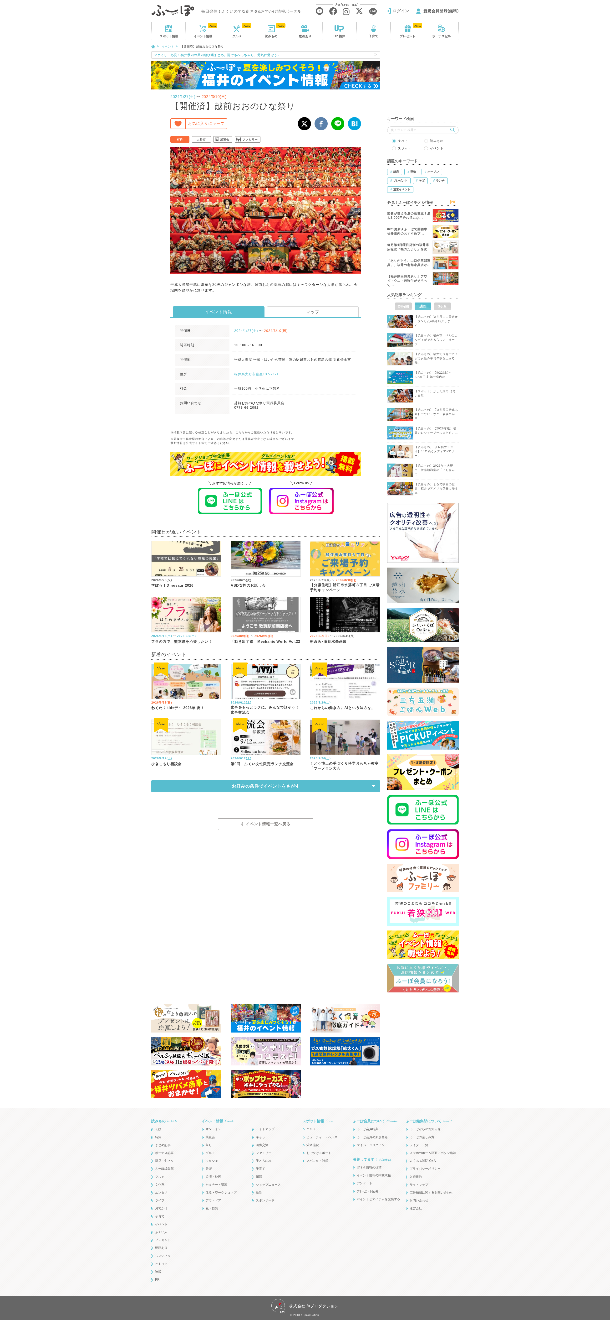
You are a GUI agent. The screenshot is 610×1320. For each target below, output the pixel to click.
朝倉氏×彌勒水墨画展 (328, 641)
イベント (203, 36)
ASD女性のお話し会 (248, 585)
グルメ (237, 36)
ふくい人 (161, 1232)
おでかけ (161, 1208)
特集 (158, 1137)
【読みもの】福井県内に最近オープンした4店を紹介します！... (436, 321)
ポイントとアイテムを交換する (378, 1199)
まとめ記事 (163, 1145)
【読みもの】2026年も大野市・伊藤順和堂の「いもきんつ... (435, 470)
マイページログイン (371, 1145)
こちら (240, 432)
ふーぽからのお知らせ (425, 1129)
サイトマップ (419, 1184)
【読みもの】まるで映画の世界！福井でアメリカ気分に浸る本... (436, 489)
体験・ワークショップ (221, 1192)
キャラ (260, 1137)
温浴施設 (312, 1145)
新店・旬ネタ (164, 1161)
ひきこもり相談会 (166, 764)
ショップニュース (268, 1184)
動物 (259, 1192)
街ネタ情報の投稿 (369, 1167)
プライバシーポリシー (425, 1168)
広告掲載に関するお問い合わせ (431, 1192)
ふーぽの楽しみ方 (422, 1137)
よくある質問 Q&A (423, 1161)
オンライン (213, 1129)
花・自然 (212, 1208)
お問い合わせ (419, 1200)
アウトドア (213, 1200)
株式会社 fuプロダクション (314, 1306)
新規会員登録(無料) (441, 11)
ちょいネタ (163, 1255)
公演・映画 (213, 1177)
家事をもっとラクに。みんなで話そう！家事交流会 (265, 709)
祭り (209, 1145)
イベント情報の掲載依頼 (374, 1175)
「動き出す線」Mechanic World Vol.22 (265, 641)
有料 (180, 139)
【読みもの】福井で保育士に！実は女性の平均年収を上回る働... (436, 358)
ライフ (159, 1200)
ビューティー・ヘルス (321, 1137)
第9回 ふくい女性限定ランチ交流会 (262, 764)
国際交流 (262, 1145)
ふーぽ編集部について (429, 1121)
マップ (313, 311)
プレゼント (407, 36)
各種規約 (416, 1177)
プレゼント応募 (367, 1191)
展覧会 (224, 139)
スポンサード (265, 1200)
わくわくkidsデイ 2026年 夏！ (177, 708)
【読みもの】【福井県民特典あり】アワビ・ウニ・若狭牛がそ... (436, 414)
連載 (158, 1271)
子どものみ (263, 1161)
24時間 (403, 306)
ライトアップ (265, 1129)
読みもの (271, 36)
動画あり (305, 36)
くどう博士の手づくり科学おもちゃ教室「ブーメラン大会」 (344, 765)
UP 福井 (339, 36)
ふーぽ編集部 (164, 1168)
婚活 (259, 1177)
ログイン (401, 11)
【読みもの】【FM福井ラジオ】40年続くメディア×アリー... (434, 451)
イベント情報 (218, 311)
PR (157, 1279)
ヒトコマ (161, 1264)
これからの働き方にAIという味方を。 (342, 708)
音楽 (209, 1168)
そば (158, 1129)
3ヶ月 (442, 306)
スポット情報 (318, 1121)
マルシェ (212, 1161)
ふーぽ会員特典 (367, 1129)
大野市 (201, 139)
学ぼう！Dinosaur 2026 (172, 585)
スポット (169, 36)
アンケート (364, 1183)
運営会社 (416, 1208)
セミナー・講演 (216, 1184)
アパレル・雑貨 (317, 1161)
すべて (403, 141)
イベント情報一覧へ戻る (268, 824)
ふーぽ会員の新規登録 (372, 1137)
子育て (373, 36)
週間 (423, 306)
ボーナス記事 (441, 36)
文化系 (159, 1184)
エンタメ (161, 1192)
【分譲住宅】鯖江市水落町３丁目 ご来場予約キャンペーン (345, 587)
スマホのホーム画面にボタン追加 (433, 1153)
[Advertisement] (423, 81)
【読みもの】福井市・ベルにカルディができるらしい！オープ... (436, 340)
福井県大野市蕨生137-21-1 (256, 374)
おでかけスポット (318, 1153)
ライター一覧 (419, 1145)
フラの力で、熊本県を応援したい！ (181, 641)
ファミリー (250, 139)
